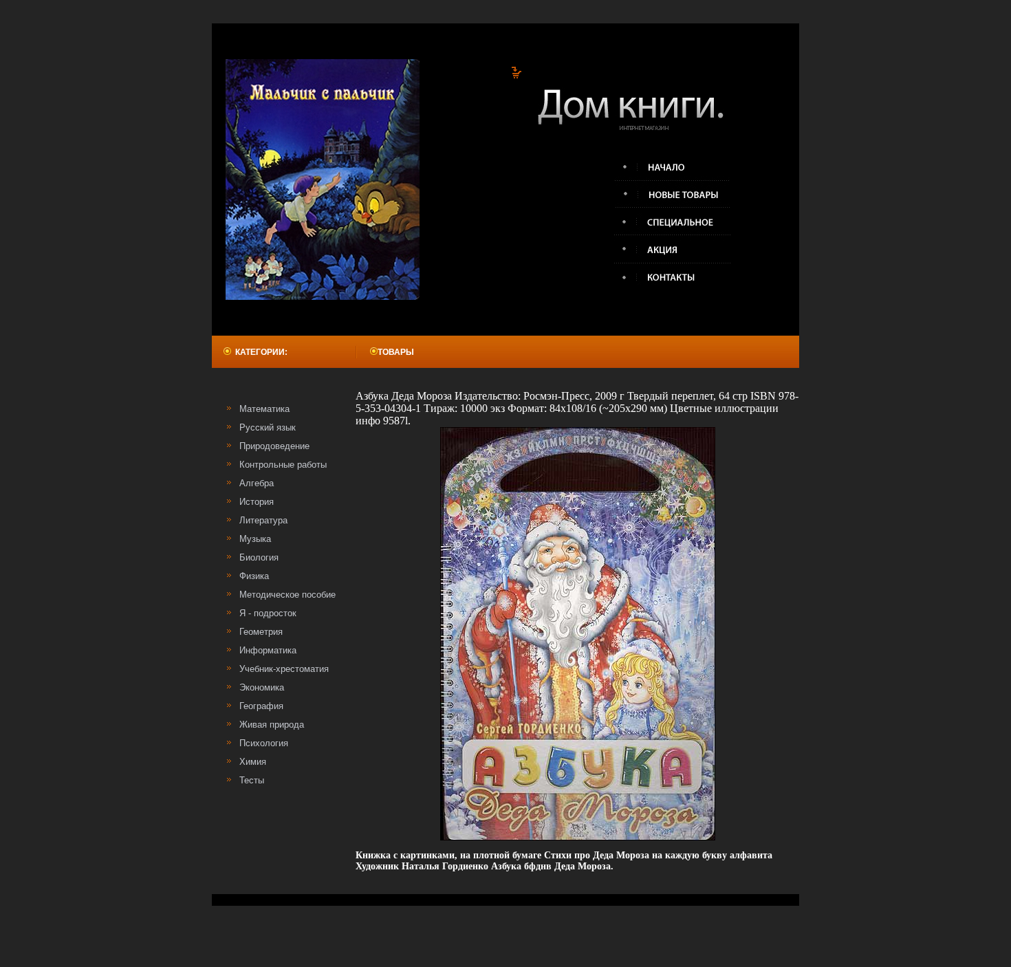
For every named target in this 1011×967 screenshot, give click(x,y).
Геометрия (261, 632)
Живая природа (271, 724)
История (256, 502)
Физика (254, 576)
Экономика (261, 687)
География (261, 706)
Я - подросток (267, 613)
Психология (263, 743)
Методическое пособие (287, 594)
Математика (264, 409)
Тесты (251, 780)
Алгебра (256, 483)
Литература (263, 520)
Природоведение (274, 446)
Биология (259, 557)
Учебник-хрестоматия (284, 669)
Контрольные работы (283, 464)
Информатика (267, 650)
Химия (252, 762)
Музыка (255, 539)
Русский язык (267, 427)
